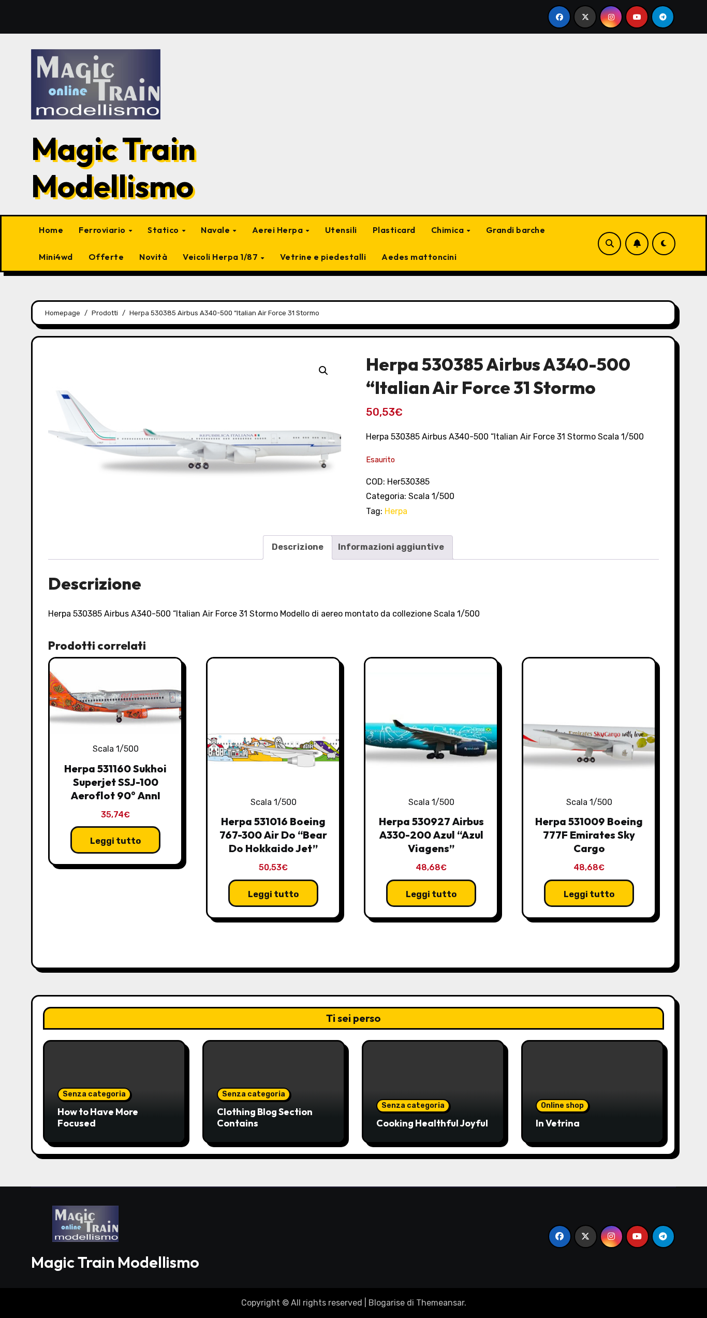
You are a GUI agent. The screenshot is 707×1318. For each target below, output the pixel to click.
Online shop (562, 1105)
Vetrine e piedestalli (323, 257)
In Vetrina (558, 1123)
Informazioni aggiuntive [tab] (391, 547)
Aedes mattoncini (418, 257)
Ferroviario (103, 230)
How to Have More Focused (97, 1117)
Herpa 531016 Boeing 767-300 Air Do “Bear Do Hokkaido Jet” (273, 835)
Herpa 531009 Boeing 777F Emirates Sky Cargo (589, 835)
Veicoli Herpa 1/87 (221, 257)
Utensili (341, 230)
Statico (164, 230)
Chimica (448, 230)
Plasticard (394, 230)
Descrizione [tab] (297, 547)
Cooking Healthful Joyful (432, 1123)
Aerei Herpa (278, 230)
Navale (216, 230)
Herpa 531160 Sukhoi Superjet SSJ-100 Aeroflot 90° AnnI (115, 782)
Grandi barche (516, 230)
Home (51, 230)
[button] (323, 370)
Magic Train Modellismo (113, 167)
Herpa (396, 511)
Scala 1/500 (431, 496)
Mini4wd (56, 257)
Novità (153, 257)
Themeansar (440, 1303)
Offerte (106, 257)
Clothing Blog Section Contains (265, 1117)
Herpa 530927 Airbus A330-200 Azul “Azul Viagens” (431, 835)
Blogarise (387, 1303)
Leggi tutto (115, 841)
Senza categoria (94, 1094)
